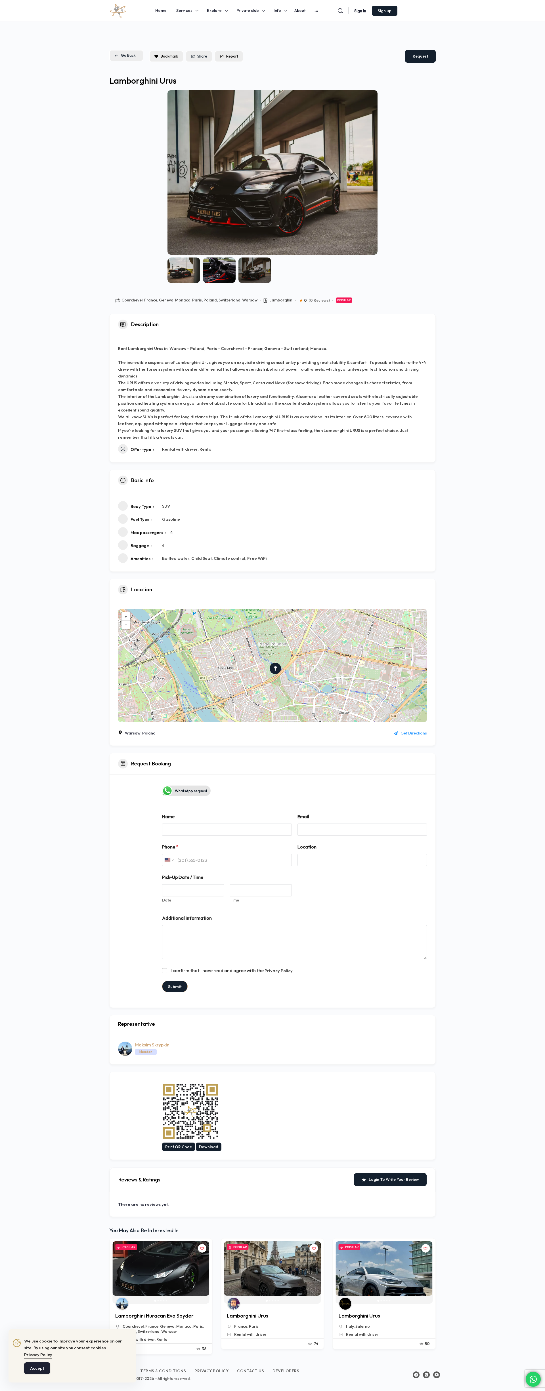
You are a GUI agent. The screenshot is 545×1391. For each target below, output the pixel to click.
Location (306, 847)
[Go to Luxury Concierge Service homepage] (118, 10)
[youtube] (436, 1374)
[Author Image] (122, 1303)
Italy (238, 1326)
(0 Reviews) (319, 300)
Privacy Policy (279, 970)
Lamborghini (281, 300)
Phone (170, 847)
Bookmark (169, 56)
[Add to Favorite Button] (202, 1248)
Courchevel (131, 300)
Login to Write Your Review (394, 1179)
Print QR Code (178, 1146)
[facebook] (416, 1374)
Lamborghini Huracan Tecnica (373, 1315)
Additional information (187, 918)
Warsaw (250, 300)
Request (420, 56)
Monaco (182, 300)
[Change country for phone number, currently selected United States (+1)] (168, 860)
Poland (210, 300)
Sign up (384, 10)
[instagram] (426, 1374)
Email (303, 816)
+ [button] (126, 616)
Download (208, 1146)
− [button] (126, 625)
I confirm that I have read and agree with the (232, 970)
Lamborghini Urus (136, 1315)
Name (168, 816)
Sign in (360, 10)
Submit (175, 986)
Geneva (166, 300)
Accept (37, 1368)
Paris (197, 300)
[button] (176, 172)
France (150, 300)
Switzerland (229, 300)
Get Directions (414, 733)
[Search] (340, 10)
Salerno (251, 1326)
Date (166, 900)
